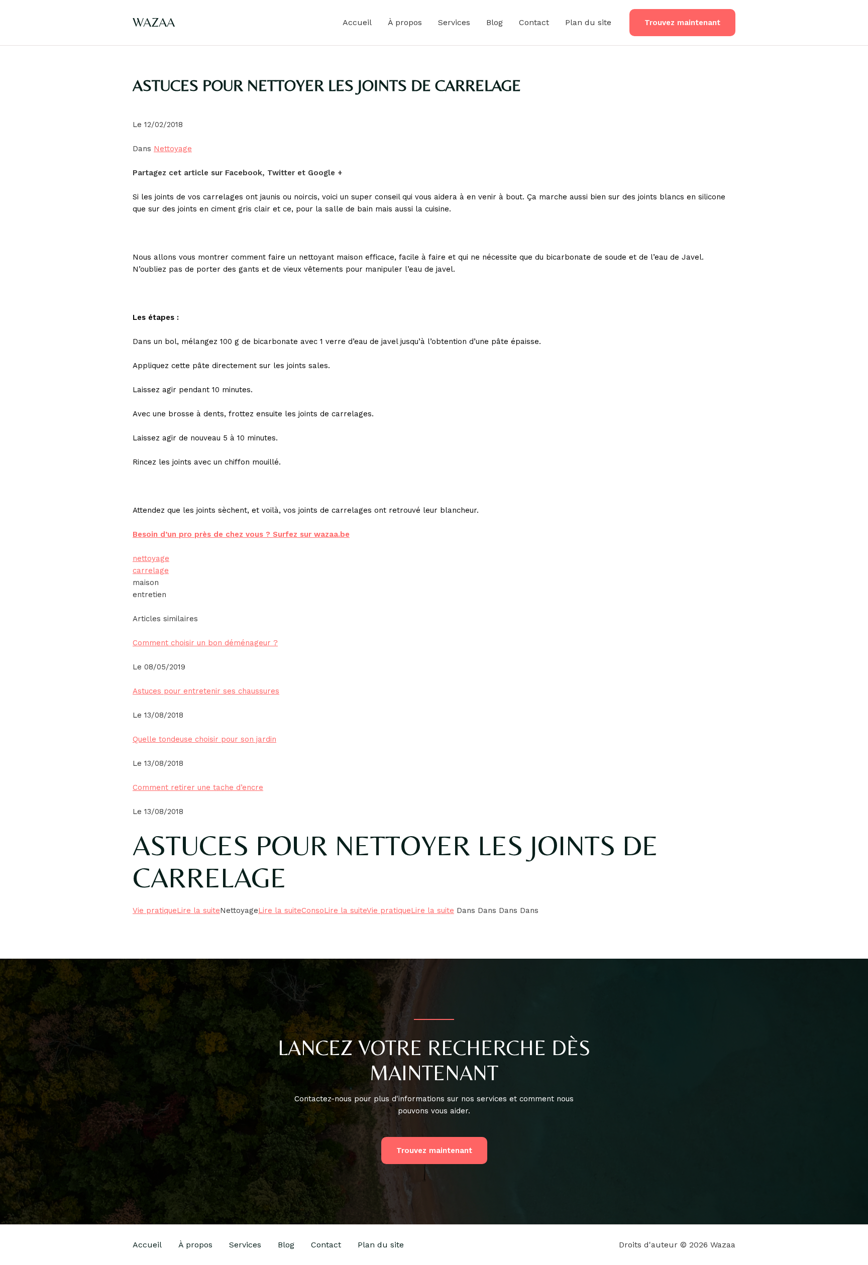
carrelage (151, 570)
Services (454, 22)
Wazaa (154, 22)
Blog (494, 22)
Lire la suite (198, 910)
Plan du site (588, 22)
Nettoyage (173, 148)
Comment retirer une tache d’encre (198, 787)
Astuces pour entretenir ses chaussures (206, 691)
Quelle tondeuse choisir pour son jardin (204, 739)
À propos (405, 22)
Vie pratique (155, 910)
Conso (312, 910)
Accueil (357, 22)
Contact (534, 22)
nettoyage (151, 558)
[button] (682, 23)
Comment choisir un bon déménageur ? (205, 642)
